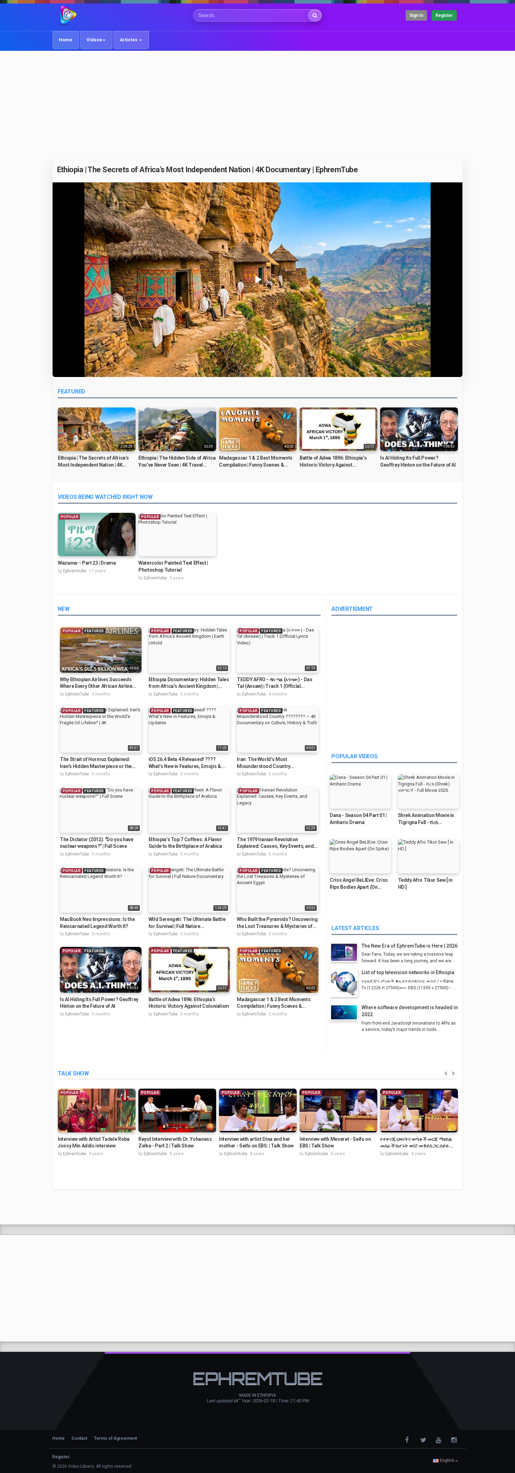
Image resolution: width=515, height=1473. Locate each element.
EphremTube (77, 694)
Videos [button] (94, 39)
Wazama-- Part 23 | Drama (87, 563)
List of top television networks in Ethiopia (408, 972)
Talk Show (73, 1073)
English (447, 1460)
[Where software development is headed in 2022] (346, 1013)
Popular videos (354, 756)
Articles (129, 39)
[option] (96, 440)
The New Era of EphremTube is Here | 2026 (410, 946)
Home (65, 39)
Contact (79, 1438)
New (63, 609)
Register (444, 15)
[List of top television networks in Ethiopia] (346, 984)
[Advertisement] (257, 104)
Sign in (416, 15)
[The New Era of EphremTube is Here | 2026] (346, 953)
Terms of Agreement (115, 1438)
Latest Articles (355, 928)
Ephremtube (74, 570)
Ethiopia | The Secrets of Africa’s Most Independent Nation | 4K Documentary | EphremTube (207, 169)
